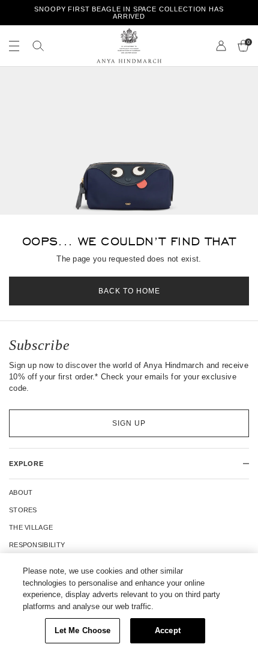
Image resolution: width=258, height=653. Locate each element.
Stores (23, 510)
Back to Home (129, 291)
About (21, 492)
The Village (31, 527)
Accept (168, 630)
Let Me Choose (83, 630)
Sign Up (129, 423)
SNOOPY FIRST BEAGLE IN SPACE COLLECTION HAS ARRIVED (128, 12)
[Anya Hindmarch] (129, 45)
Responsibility (37, 544)
